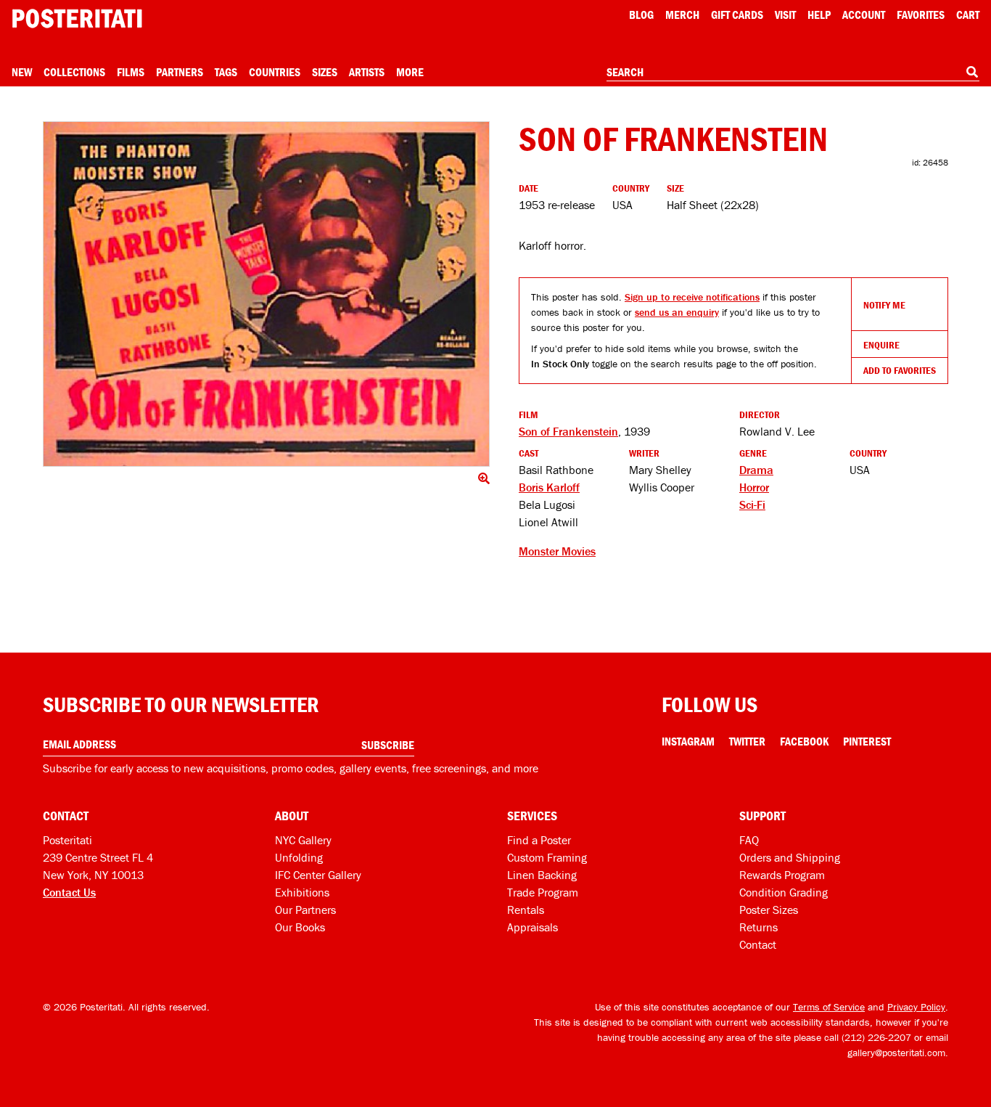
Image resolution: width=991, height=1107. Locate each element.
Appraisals (532, 927)
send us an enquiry (677, 312)
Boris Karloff (549, 487)
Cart (967, 14)
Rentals (525, 909)
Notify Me (884, 304)
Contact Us (69, 892)
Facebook (804, 741)
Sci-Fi (752, 504)
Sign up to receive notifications (692, 296)
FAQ (749, 840)
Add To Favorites (899, 370)
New (22, 72)
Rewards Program (782, 874)
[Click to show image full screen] (266, 294)
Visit (785, 14)
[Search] (972, 72)
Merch (682, 14)
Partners (179, 72)
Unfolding (299, 857)
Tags (226, 72)
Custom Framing (547, 857)
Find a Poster (539, 840)
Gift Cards (737, 14)
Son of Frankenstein (568, 431)
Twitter (747, 741)
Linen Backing (542, 874)
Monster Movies (557, 551)
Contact (757, 944)
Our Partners (305, 909)
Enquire (881, 344)
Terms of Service (829, 1006)
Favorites (921, 14)
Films (130, 72)
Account (863, 14)
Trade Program (542, 892)
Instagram (688, 741)
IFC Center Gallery (318, 874)
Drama (756, 469)
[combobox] (792, 72)
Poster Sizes (768, 909)
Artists (367, 72)
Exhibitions (302, 892)
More (410, 72)
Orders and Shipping (789, 857)
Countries (274, 72)
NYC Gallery (303, 840)
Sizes (324, 72)
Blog (641, 14)
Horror (754, 487)
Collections (74, 72)
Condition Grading (783, 892)
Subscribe (387, 745)
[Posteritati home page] (77, 18)
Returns (758, 927)
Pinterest (867, 741)
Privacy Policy (916, 1006)
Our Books (300, 927)
